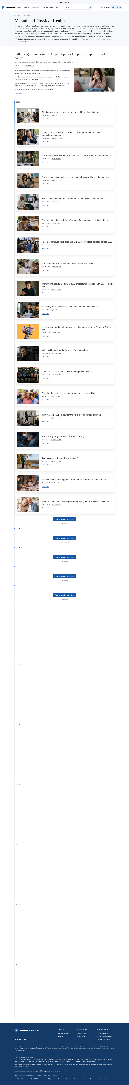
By (29, 65)
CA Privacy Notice (102, 1033)
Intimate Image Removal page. (51, 1075)
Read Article (18, 93)
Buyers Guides (36, 7)
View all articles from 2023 (64, 576)
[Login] (125, 7)
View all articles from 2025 (64, 538)
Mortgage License (102, 1030)
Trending (26, 7)
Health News (26, 15)
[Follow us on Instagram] (17, 1039)
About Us (61, 1030)
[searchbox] (77, 7)
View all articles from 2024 (64, 557)
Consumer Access (26, 1054)
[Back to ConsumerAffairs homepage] (15, 15)
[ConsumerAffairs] (11, 7)
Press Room (81, 1037)
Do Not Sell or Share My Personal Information (104, 1038)
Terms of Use (81, 1033)
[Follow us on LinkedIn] (25, 1039)
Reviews (48, 7)
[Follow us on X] (22, 1039)
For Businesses (105, 7)
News (57, 7)
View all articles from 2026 (64, 519)
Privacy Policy (82, 1030)
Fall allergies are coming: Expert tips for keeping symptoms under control (61, 56)
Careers (61, 1037)
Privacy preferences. (65, 2)
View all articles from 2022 (64, 595)
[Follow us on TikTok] (20, 1039)
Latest (17, 50)
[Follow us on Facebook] (15, 1039)
